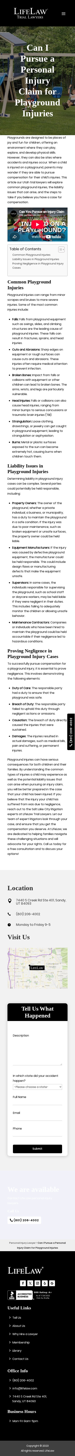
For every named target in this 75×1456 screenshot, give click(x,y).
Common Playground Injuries (31, 255)
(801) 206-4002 (71, 730)
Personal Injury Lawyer (22, 1243)
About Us (18, 1326)
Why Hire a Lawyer (25, 1334)
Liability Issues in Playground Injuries (35, 259)
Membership (21, 1342)
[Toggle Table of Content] (60, 249)
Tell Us (16, 1318)
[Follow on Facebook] (23, 1283)
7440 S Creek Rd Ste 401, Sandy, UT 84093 (41, 902)
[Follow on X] (30, 1283)
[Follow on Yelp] (45, 1283)
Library (16, 1351)
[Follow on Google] (52, 1283)
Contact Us (20, 1359)
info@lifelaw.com (25, 1388)
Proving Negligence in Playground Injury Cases (38, 266)
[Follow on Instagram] (37, 1283)
